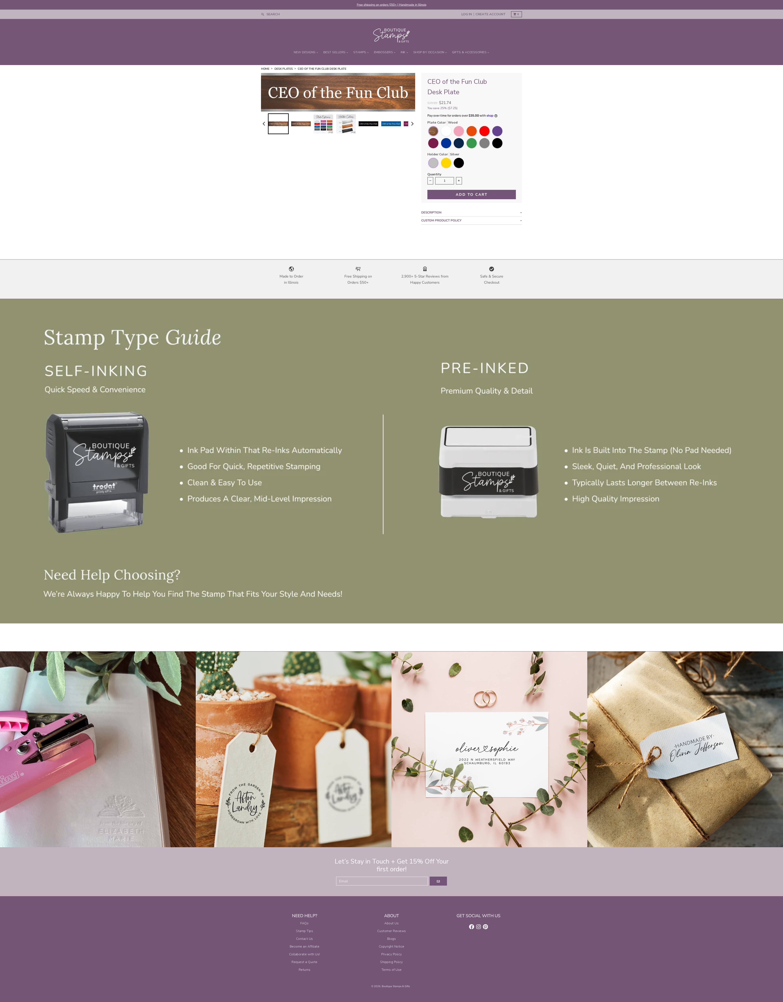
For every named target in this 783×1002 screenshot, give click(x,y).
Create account (491, 14)
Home (265, 69)
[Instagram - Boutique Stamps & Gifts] (478, 926)
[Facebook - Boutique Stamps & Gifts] (471, 926)
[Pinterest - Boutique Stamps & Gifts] (485, 926)
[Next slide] (412, 123)
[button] (278, 123)
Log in (466, 14)
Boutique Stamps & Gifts (396, 986)
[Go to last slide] (264, 123)
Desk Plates (283, 69)
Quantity (434, 175)
